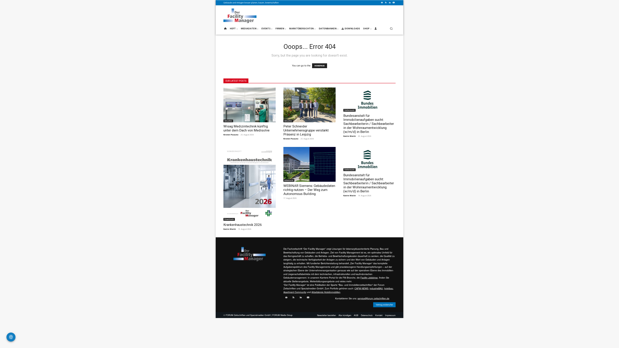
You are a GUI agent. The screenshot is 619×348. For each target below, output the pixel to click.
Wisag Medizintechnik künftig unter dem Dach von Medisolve (246, 128)
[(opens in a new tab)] (369, 99)
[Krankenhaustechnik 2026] (249, 184)
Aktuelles (228, 121)
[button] (391, 28)
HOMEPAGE (319, 66)
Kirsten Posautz (230, 134)
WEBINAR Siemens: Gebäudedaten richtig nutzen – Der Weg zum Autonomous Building (309, 190)
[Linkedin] (390, 3)
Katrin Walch (349, 136)
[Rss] (386, 3)
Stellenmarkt (349, 110)
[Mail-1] (382, 3)
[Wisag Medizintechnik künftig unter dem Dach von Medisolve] (249, 104)
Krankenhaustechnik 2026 (242, 225)
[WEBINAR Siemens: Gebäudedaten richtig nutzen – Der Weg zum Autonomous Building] (309, 164)
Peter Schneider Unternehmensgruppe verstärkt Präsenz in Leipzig (306, 130)
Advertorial (288, 180)
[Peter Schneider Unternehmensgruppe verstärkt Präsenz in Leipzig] (309, 104)
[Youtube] (394, 3)
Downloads (229, 219)
